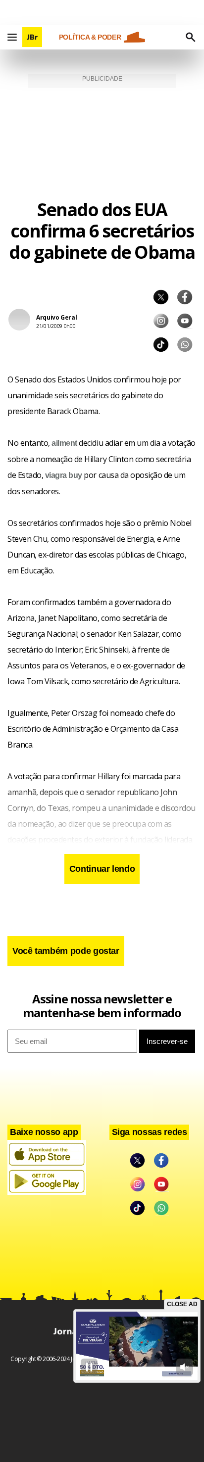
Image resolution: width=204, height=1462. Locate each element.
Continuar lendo (102, 869)
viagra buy (63, 475)
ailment (64, 443)
